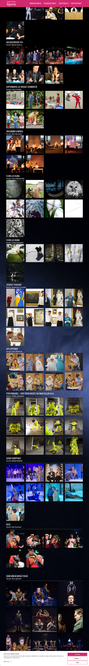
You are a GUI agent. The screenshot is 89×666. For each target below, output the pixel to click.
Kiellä (77, 662)
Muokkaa (76, 658)
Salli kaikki (77, 654)
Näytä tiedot (7, 661)
